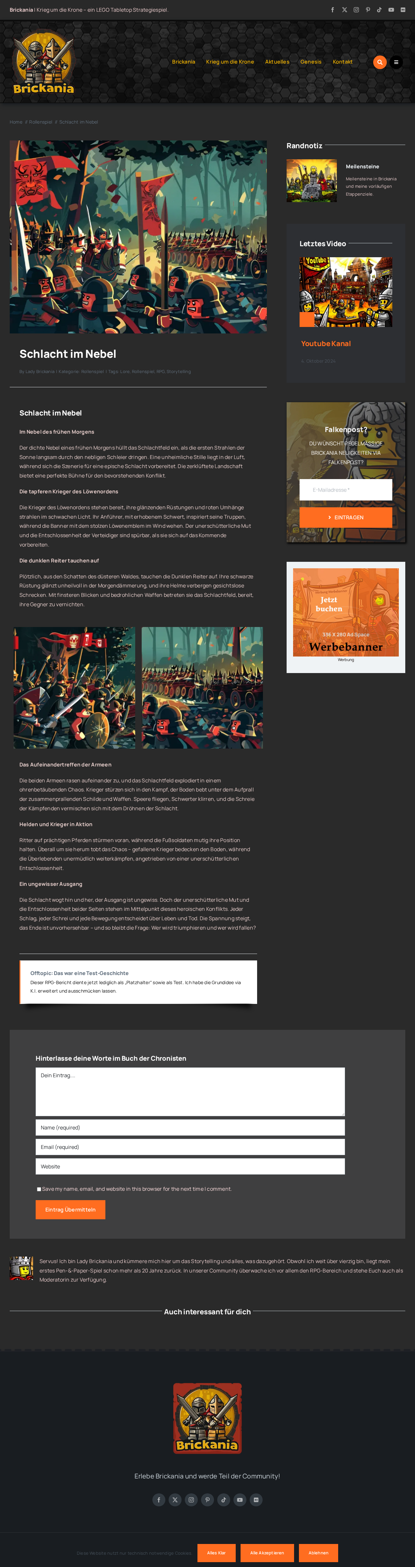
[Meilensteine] (312, 163)
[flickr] (403, 9)
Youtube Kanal (326, 343)
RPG (161, 371)
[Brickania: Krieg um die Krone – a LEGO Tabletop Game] (207, 1380)
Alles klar (216, 1553)
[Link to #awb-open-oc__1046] (380, 62)
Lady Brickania (40, 371)
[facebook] (332, 9)
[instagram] (356, 9)
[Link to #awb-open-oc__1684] (396, 62)
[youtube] (391, 9)
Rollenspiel (92, 371)
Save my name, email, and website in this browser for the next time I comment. (137, 1188)
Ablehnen (319, 1553)
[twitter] (344, 9)
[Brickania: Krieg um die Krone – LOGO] (44, 30)
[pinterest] (368, 9)
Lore (125, 371)
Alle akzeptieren (267, 1553)
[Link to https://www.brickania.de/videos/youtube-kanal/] (307, 319)
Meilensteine (362, 166)
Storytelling (179, 371)
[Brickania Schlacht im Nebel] (138, 143)
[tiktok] (379, 9)
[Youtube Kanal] (346, 261)
